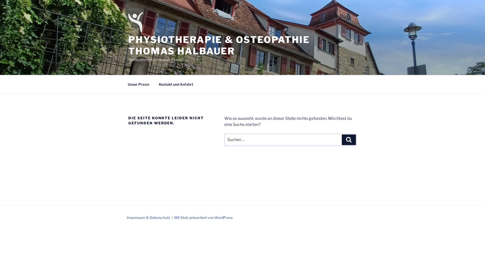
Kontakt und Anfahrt (176, 84)
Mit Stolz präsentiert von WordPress (203, 217)
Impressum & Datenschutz (148, 217)
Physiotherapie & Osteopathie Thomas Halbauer (219, 45)
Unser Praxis (138, 84)
